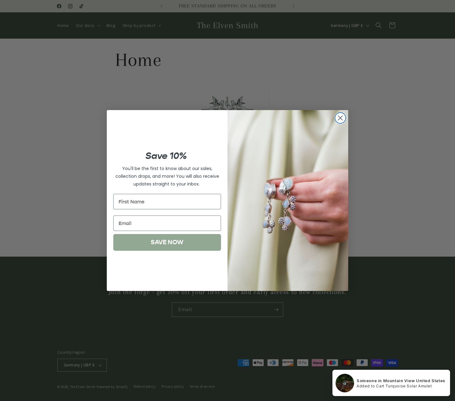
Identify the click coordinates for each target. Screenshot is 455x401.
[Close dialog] (340, 118)
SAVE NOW (167, 242)
